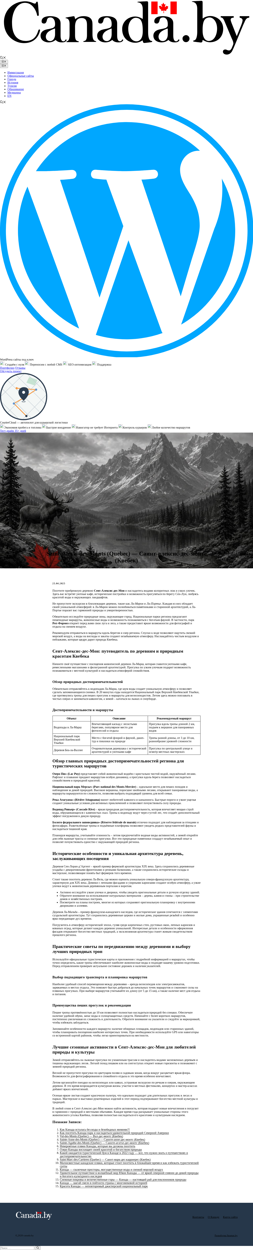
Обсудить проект (10, 371)
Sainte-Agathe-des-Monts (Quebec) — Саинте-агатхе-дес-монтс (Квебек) (104, 1142)
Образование (15, 89)
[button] (3, 58)
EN (9, 95)
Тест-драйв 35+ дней (13, 430)
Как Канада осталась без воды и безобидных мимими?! (95, 1129)
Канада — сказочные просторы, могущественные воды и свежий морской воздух (111, 1169)
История (12, 82)
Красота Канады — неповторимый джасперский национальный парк (104, 1186)
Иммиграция (15, 72)
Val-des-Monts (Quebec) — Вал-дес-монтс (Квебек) (91, 1136)
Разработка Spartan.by (226, 1235)
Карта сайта (230, 1217)
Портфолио (7, 367)
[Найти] (37, 1248)
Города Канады (126, 540)
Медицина (14, 92)
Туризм (12, 85)
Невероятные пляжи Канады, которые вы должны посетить (97, 1146)
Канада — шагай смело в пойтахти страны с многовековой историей (103, 1182)
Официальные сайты (20, 75)
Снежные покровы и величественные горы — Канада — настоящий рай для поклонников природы (123, 1179)
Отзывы (20, 367)
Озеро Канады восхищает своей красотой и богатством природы (101, 1149)
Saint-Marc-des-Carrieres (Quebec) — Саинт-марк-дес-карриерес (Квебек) (105, 1159)
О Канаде (213, 1217)
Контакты (198, 1217)
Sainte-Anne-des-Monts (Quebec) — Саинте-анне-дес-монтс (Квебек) (102, 1139)
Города (11, 79)
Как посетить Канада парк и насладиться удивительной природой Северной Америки (114, 1132)
